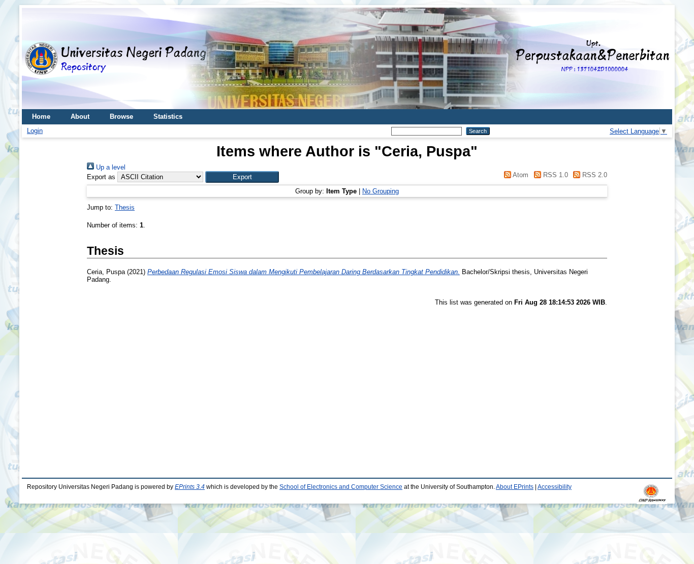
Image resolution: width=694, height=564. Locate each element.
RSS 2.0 (593, 175)
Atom (519, 175)
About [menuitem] (80, 116)
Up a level (109, 167)
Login (35, 131)
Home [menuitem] (41, 116)
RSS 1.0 (554, 175)
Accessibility (555, 487)
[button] (242, 177)
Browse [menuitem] (121, 116)
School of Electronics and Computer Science (340, 487)
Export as (101, 177)
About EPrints (514, 487)
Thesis (125, 207)
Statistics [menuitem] (167, 116)
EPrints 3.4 (190, 487)
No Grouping (380, 191)
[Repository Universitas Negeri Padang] (37, 58)
